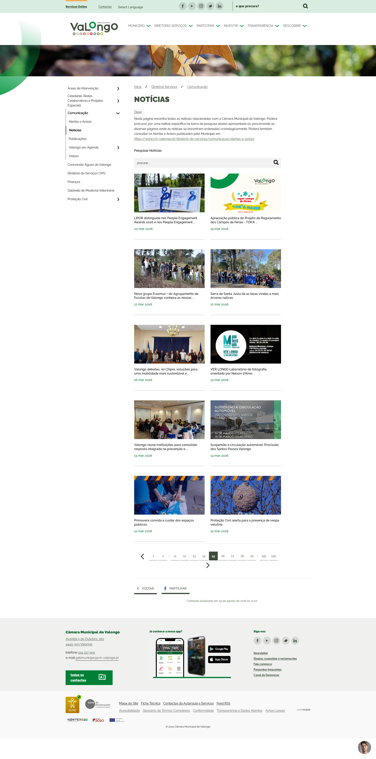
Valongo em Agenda (84, 147)
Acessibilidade (129, 710)
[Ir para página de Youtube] (267, 640)
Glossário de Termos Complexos (166, 710)
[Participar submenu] (218, 26)
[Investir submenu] (242, 26)
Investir (231, 26)
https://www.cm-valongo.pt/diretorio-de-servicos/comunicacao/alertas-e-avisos (194, 139)
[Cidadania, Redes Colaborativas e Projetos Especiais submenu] (118, 101)
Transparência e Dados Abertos (239, 710)
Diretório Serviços (170, 26)
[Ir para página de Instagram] (277, 640)
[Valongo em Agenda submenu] (118, 147)
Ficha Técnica (150, 703)
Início (138, 87)
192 (273, 556)
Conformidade (203, 710)
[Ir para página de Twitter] (286, 640)
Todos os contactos (78, 677)
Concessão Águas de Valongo (89, 165)
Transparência (260, 26)
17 (232, 556)
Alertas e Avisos (80, 121)
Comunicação (78, 113)
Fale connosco (263, 664)
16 (223, 556)
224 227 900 (86, 652)
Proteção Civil (78, 199)
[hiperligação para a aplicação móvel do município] (190, 656)
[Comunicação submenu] (118, 113)
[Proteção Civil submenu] (118, 199)
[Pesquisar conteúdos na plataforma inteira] (305, 6)
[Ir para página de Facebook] (258, 640)
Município (136, 26)
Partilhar (178, 588)
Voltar (148, 588)
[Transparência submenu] (277, 26)
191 (264, 556)
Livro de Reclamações (97, 704)
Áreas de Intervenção (83, 88)
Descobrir (292, 26)
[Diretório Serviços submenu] (191, 26)
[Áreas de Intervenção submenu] (118, 88)
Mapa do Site (128, 703)
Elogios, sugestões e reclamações (275, 658)
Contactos (105, 6)
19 (251, 556)
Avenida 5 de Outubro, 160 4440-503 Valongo (85, 641)
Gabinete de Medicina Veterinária (91, 190)
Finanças (74, 182)
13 (194, 556)
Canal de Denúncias (266, 675)
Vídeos (74, 156)
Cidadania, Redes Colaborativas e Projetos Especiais (85, 100)
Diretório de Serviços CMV (87, 173)
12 (184, 556)
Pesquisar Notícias (148, 150)
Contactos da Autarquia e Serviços (188, 703)
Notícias (75, 130)
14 (203, 556)
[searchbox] (271, 6)
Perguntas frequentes (268, 669)
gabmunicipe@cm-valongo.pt (97, 658)
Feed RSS (223, 703)
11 (175, 556)
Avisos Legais (275, 710)
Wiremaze (303, 709)
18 (242, 556)
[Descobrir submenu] (305, 26)
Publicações (78, 139)
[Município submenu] (149, 26)
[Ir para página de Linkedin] (296, 640)
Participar (205, 26)
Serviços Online (76, 6)
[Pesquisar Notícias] (276, 162)
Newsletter (261, 653)
